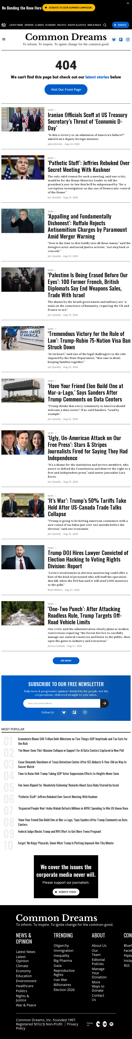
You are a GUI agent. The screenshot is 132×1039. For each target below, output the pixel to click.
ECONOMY (50, 25)
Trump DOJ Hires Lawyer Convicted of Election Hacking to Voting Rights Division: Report (88, 559)
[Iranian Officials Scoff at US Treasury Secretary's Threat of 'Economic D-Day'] (22, 119)
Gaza (58, 965)
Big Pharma (63, 960)
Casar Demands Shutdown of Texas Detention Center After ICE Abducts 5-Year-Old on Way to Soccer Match (72, 764)
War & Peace (26, 1005)
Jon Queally (54, 197)
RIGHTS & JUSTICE (77, 25)
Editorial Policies (98, 961)
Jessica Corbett (56, 646)
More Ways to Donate (98, 986)
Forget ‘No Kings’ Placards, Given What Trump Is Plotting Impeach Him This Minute (66, 843)
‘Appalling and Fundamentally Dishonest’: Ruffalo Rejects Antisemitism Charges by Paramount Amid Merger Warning (87, 226)
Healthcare (24, 986)
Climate (22, 966)
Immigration (63, 950)
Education (24, 976)
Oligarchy (61, 945)
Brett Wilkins (55, 590)
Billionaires (62, 984)
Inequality (61, 955)
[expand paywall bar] (128, 3)
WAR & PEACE (94, 25)
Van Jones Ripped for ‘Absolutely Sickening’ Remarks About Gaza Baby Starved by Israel (68, 785)
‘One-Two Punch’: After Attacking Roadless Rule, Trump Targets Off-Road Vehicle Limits (85, 615)
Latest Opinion (22, 958)
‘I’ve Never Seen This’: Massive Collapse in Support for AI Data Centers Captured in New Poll (71, 750)
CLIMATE (39, 25)
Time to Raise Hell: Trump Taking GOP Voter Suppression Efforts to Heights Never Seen (68, 773)
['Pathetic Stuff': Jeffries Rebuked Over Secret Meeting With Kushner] (22, 167)
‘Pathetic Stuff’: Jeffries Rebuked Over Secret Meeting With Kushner (89, 166)
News (51, 110)
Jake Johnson (55, 144)
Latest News (25, 951)
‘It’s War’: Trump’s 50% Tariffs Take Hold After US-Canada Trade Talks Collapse (87, 507)
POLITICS (61, 25)
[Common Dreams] (3, 25)
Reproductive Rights (64, 972)
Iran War (60, 979)
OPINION (29, 25)
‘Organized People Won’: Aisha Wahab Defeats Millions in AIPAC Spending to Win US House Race (73, 808)
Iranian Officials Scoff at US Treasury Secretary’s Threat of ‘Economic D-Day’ (87, 121)
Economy (23, 971)
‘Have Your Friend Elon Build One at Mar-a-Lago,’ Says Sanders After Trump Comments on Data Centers (85, 392)
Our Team (96, 952)
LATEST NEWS (16, 25)
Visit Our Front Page (66, 89)
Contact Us (98, 997)
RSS (127, 965)
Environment (26, 981)
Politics (21, 991)
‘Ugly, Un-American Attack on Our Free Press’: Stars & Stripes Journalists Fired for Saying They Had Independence (88, 448)
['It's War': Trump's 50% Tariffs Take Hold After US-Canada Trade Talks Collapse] (22, 505)
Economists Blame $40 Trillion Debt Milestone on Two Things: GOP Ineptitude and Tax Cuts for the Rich (73, 741)
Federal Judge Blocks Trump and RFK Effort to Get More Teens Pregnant (59, 831)
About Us (99, 945)
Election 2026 (64, 989)
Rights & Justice (22, 998)
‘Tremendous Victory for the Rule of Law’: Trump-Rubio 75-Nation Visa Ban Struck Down (89, 340)
